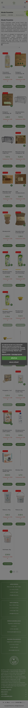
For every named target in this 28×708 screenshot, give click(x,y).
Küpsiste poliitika (6, 354)
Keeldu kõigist (14, 362)
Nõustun (14, 358)
